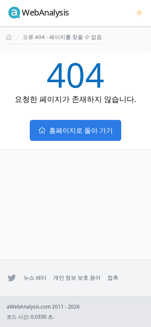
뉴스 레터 (35, 277)
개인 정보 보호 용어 (77, 277)
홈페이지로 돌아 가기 (81, 130)
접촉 (112, 277)
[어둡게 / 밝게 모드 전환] (139, 12)
